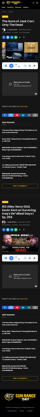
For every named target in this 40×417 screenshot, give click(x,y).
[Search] (37, 3)
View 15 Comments (20, 378)
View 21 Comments (20, 186)
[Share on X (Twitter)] (8, 37)
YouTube (24, 106)
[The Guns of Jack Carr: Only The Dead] (20, 50)
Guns (3, 7)
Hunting (10, 7)
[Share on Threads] (20, 37)
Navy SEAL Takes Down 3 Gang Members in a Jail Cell (19, 140)
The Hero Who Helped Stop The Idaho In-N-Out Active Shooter (19, 131)
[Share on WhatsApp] (16, 37)
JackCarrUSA (12, 30)
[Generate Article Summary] (6, 66)
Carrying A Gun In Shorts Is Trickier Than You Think (18, 157)
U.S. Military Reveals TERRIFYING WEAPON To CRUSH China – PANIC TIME (19, 166)
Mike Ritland (12, 222)
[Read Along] (30, 66)
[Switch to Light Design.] (33, 3)
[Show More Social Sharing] (24, 37)
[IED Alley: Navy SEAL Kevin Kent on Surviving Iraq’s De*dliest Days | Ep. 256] (20, 242)
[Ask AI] (34, 66)
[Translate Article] (25, 66)
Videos (25, 7)
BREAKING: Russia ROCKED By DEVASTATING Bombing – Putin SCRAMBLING (15, 175)
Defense (18, 7)
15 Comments (25, 225)
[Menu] (3, 3)
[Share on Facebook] (4, 37)
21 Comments (25, 32)
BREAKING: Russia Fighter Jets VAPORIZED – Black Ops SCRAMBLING (20, 148)
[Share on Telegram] (12, 37)
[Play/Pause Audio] (11, 66)
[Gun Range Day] (13, 3)
